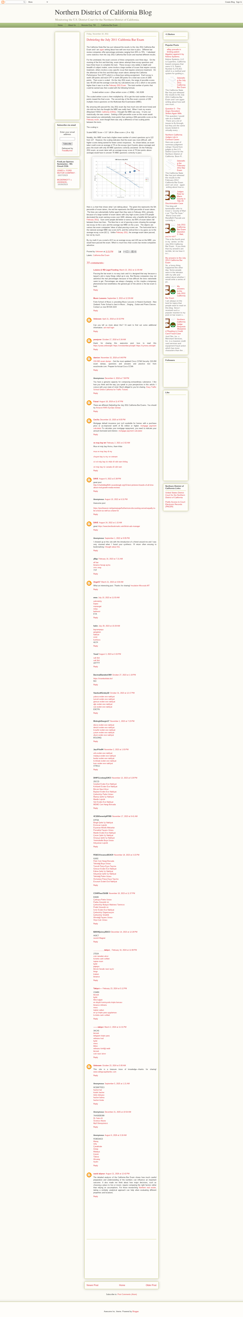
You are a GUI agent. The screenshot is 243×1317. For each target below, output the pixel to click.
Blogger (135, 1311)
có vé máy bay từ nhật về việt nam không (110, 462)
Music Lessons (99, 298)
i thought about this (112, 547)
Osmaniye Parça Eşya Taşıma (105, 879)
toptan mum (98, 961)
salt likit (96, 658)
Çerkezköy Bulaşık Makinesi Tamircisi (109, 905)
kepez (95, 604)
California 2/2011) (109, 112)
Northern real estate (147, 1188)
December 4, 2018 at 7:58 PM (117, 378)
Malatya (96, 1152)
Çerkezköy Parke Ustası (103, 794)
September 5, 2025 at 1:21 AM (117, 1084)
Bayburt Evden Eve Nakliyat (104, 792)
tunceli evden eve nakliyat (104, 699)
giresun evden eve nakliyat (104, 702)
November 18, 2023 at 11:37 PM (122, 893)
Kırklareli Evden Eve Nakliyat (105, 786)
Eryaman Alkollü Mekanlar (104, 828)
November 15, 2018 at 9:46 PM (113, 358)
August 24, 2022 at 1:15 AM (110, 523)
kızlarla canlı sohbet (101, 1015)
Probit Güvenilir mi (100, 907)
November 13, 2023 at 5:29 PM (124, 778)
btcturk (96, 995)
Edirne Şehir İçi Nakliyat (103, 871)
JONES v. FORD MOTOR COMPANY (66, 171)
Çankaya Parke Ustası (102, 900)
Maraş (95, 1141)
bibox (95, 1046)
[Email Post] (119, 251)
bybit (95, 964)
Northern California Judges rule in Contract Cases (173, 137)
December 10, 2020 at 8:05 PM (112, 420)
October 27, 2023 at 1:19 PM (124, 675)
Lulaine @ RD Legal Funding (106, 270)
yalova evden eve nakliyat (104, 697)
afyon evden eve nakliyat (103, 735)
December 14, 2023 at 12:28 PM (124, 932)
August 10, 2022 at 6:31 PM (116, 499)
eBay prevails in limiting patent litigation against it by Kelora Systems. (174, 53)
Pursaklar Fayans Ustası (103, 830)
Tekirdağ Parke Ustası (102, 876)
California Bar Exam (109, 25)
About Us (72, 25)
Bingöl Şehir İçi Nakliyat (103, 823)
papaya (96, 966)
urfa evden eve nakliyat (102, 753)
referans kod (98, 1038)
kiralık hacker (98, 1092)
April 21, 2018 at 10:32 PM (113, 319)
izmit (95, 637)
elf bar (95, 562)
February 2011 (92, 220)
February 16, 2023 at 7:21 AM (111, 559)
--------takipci (98, 1027)
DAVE (95, 479)
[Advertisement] (121, 1258)
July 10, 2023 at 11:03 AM (109, 597)
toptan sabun (98, 1010)
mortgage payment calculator (130, 431)
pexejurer (97, 339)
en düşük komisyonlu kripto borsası (107, 1002)
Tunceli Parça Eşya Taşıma (104, 866)
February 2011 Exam (117, 85)
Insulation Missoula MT (140, 586)
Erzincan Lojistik (100, 825)
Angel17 (96, 582)
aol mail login (109, 328)
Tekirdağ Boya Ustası (102, 864)
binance (96, 977)
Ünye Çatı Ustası (100, 920)
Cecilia (96, 420)
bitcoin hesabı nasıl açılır (103, 969)
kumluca (96, 640)
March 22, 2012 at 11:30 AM (130, 270)
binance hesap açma (101, 565)
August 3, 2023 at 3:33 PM (110, 654)
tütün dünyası (98, 1095)
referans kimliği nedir (101, 1048)
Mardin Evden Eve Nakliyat (104, 833)
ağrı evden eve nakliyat (102, 704)
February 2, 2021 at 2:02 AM (118, 443)
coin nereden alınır (100, 956)
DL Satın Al (98, 1118)
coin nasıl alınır (99, 1054)
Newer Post (92, 1285)
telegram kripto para (101, 1036)
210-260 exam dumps (102, 361)
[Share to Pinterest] (135, 251)
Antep (95, 1149)
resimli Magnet (99, 938)
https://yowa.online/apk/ (103, 346)
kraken (96, 974)
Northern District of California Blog (103, 11)
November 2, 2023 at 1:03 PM (116, 749)
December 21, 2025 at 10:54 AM (118, 1112)
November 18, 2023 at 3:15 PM (126, 855)
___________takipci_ (102, 950)
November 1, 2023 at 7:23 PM (122, 721)
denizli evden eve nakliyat (103, 727)
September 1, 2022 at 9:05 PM (117, 538)
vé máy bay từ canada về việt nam (107, 467)
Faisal (96, 401)
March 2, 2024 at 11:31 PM (115, 1027)
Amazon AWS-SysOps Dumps (108, 408)
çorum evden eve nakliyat (103, 732)
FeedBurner (67, 150)
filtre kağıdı (98, 1000)
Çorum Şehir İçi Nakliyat (103, 835)
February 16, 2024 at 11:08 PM (124, 950)
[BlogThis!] (127, 251)
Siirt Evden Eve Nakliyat (103, 802)
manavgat (97, 606)
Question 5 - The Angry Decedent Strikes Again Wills (173, 110)
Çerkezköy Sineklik (101, 915)
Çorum (96, 1154)
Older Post (151, 1285)
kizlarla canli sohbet (101, 959)
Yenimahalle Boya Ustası (103, 840)
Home (60, 25)
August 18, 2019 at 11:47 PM (111, 401)
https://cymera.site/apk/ (146, 346)
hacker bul (97, 1090)
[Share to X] (130, 251)
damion (96, 358)
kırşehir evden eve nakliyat (104, 730)
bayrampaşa (98, 629)
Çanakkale (97, 1146)
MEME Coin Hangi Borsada (104, 804)
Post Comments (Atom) (127, 1294)
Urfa (95, 1144)
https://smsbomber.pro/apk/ (124, 346)
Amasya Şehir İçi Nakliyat (104, 838)
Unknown (97, 319)
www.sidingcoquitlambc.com (104, 1072)
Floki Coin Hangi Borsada (103, 861)
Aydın (95, 1162)
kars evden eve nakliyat (103, 763)
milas (95, 609)
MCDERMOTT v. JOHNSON (64, 181)
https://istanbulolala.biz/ (103, 678)
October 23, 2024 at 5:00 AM (114, 1065)
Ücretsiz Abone (99, 1121)
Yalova (96, 1157)
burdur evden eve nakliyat (103, 758)
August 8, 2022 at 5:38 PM (110, 479)
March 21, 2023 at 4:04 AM (112, 582)
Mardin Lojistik (99, 799)
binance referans (100, 1005)
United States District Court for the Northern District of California (175, 495)
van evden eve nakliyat (102, 707)
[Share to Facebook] (132, 251)
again (102, 50)
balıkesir (96, 611)
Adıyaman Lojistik (100, 843)
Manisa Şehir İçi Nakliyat (103, 797)
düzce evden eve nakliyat (103, 725)
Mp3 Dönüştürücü (100, 1123)
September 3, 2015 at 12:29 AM (120, 298)
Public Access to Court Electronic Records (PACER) (175, 504)
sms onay (97, 567)
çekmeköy (97, 601)
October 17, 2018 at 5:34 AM (114, 339)
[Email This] (124, 251)
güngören (97, 632)
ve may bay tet (99, 443)
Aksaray (96, 1159)
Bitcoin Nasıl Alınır (101, 789)
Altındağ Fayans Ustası (103, 917)
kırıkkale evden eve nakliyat (104, 761)
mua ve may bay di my (102, 451)
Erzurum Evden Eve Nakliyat (105, 881)
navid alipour (99, 1174)
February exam (93, 120)
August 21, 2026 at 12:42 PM (118, 1174)
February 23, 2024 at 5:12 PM (115, 988)
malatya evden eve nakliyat (104, 756)
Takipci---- (97, 988)
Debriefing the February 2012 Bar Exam (181, 165)
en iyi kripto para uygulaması (105, 1013)
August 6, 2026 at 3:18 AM (116, 1135)
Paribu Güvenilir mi (101, 902)
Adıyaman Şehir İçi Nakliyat (104, 874)
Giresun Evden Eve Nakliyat (104, 869)
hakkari (96, 635)
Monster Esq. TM (88, 25)
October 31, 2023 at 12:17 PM (122, 693)
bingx (95, 971)
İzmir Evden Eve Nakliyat (103, 910)
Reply (95, 290)
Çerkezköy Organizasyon (103, 912)
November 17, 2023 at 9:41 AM (125, 816)
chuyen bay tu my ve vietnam (105, 457)
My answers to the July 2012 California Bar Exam (175, 260)
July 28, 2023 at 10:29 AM (109, 626)
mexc (95, 1007)
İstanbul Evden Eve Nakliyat (105, 784)
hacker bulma (98, 1097)
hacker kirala (98, 1100)
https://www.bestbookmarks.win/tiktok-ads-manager (119, 526)
